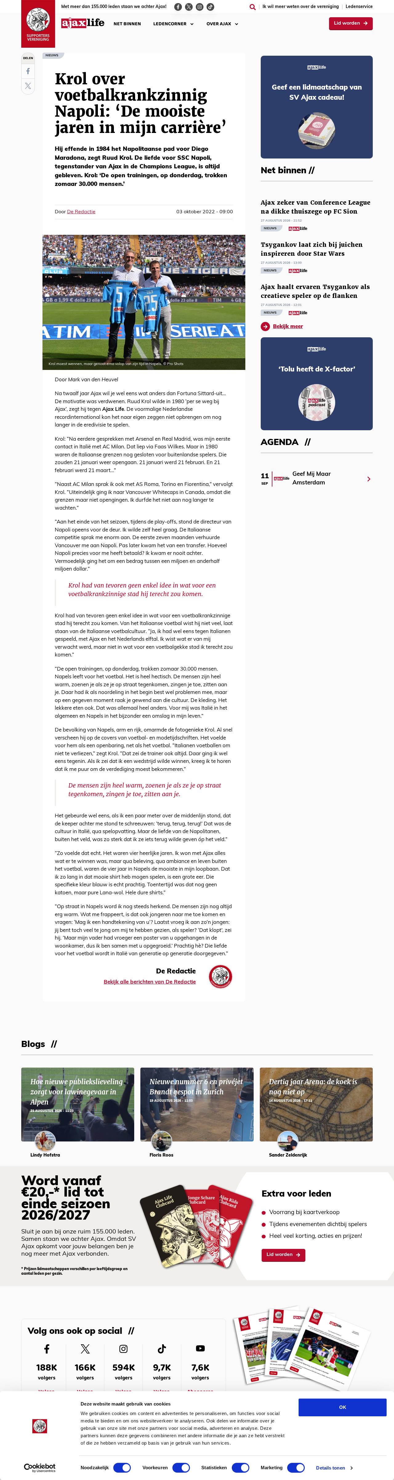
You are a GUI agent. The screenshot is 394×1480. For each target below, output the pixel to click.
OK (342, 1407)
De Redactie (81, 212)
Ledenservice (359, 7)
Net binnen (127, 24)
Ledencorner (170, 24)
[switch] (181, 1468)
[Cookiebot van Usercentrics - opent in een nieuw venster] (40, 1468)
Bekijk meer (288, 326)
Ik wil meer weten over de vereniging (301, 7)
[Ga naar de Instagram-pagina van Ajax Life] (199, 7)
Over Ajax (219, 24)
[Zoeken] (253, 7)
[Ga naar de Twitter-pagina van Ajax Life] (189, 7)
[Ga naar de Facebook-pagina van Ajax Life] (178, 7)
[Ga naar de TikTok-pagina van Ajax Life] (210, 7)
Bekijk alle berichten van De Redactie (150, 982)
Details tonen (330, 1467)
